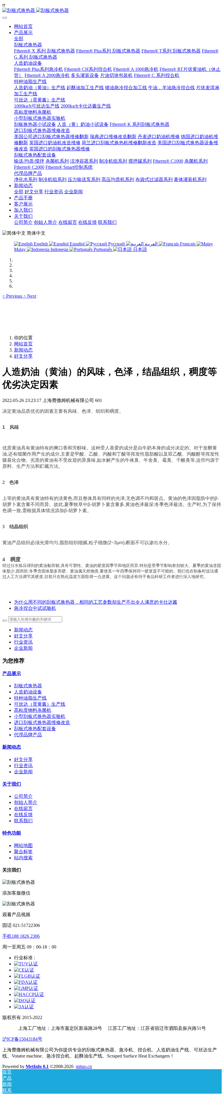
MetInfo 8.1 (37, 1066)
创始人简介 (25, 802)
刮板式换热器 (28, 685)
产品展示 (11, 673)
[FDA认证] (26, 982)
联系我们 (23, 820)
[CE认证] (24, 969)
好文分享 (23, 356)
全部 (18, 38)
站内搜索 (23, 857)
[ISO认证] (25, 1000)
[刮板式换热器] (112, 11)
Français (188, 243)
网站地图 (23, 845)
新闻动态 (23, 349)
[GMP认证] (26, 988)
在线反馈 (23, 814)
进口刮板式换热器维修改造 (42, 722)
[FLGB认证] (27, 976)
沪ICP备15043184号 (22, 1039)
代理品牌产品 (28, 734)
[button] (12, 296)
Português (102, 249)
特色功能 (11, 832)
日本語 (139, 249)
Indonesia (59, 249)
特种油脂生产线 (30, 697)
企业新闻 (23, 648)
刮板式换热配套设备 (35, 728)
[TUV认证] (26, 963)
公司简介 (23, 796)
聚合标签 (23, 851)
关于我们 (11, 783)
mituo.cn (84, 1066)
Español (77, 243)
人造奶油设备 (28, 691)
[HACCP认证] (29, 994)
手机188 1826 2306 (21, 936)
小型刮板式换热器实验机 (39, 716)
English (41, 243)
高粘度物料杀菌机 (32, 710)
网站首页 (23, 26)
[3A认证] (24, 1006)
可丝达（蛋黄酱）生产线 (39, 704)
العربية (151, 243)
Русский (116, 243)
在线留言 (23, 808)
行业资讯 (23, 642)
